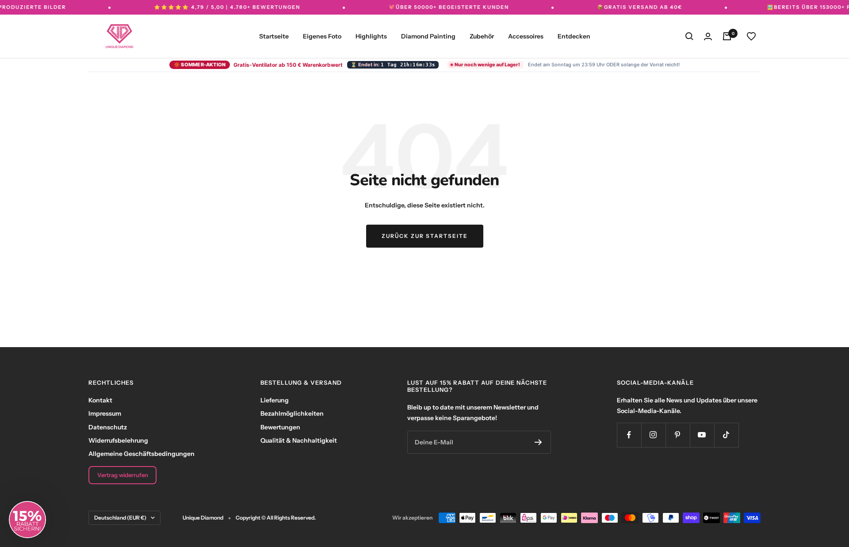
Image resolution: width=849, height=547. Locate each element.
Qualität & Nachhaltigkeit (298, 440)
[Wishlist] (751, 36)
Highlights (371, 36)
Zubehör (482, 36)
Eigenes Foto (322, 36)
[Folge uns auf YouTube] (702, 435)
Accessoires (525, 36)
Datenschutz (107, 427)
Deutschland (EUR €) (120, 517)
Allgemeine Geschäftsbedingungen (141, 454)
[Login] (708, 36)
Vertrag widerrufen (122, 474)
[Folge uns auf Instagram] (653, 435)
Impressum (104, 413)
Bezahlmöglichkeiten (292, 413)
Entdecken (574, 36)
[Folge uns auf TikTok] (726, 435)
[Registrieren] (538, 442)
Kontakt (100, 400)
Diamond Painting (428, 36)
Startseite (274, 36)
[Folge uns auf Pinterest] (677, 435)
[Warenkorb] (727, 36)
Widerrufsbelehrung (118, 440)
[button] (27, 519)
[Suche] (689, 36)
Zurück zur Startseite (425, 236)
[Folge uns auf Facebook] (629, 435)
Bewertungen (280, 427)
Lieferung (274, 400)
